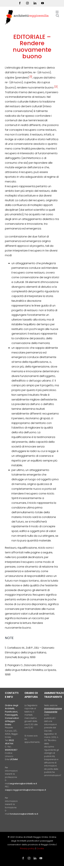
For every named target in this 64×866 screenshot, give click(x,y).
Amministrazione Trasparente (53, 710)
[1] (31, 76)
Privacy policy (27, 848)
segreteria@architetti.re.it (23, 783)
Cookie (40, 848)
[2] (56, 86)
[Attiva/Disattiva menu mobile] (57, 12)
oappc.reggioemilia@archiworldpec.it (25, 789)
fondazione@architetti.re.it (24, 813)
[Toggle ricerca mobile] (57, 15)
